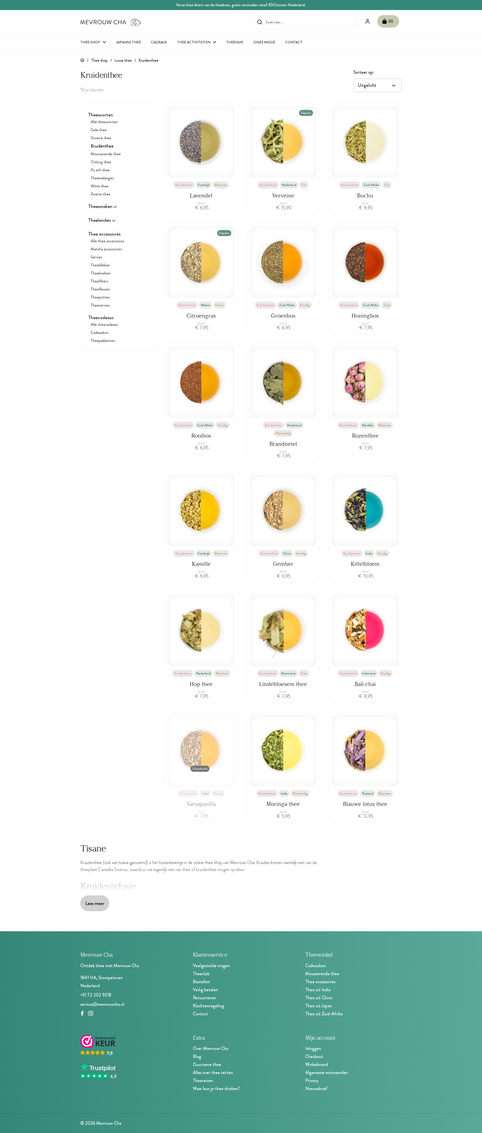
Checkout (314, 1056)
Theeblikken (100, 265)
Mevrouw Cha (108, 1123)
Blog (197, 1056)
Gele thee (99, 130)
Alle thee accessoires (107, 241)
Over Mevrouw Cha (210, 1048)
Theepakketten (103, 341)
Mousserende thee (106, 154)
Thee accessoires (320, 981)
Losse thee (123, 60)
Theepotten (100, 297)
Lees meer (94, 903)
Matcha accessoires (106, 249)
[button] (388, 21)
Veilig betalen (205, 989)
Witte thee (99, 186)
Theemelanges (102, 178)
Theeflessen (100, 289)
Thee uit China (318, 998)
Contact (200, 1014)
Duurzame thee (207, 1064)
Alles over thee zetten (213, 1072)
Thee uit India (317, 989)
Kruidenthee (148, 60)
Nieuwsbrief (316, 1088)
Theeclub (201, 973)
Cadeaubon (100, 333)
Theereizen (203, 1080)
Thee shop (99, 60)
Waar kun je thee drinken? (216, 1088)
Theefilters (99, 281)
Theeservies (100, 305)
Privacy (311, 1080)
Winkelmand (316, 1064)
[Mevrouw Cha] (110, 22)
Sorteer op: (363, 72)
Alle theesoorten (104, 122)
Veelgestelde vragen (211, 965)
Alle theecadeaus (104, 325)
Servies (96, 257)
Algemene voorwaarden (326, 1072)
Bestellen (201, 981)
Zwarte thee (100, 194)
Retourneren (204, 998)
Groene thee (101, 138)
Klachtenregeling (208, 1006)
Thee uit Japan (318, 1006)
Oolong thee (101, 162)
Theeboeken (101, 273)
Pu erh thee (100, 170)
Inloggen (313, 1048)
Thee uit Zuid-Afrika (324, 1014)
